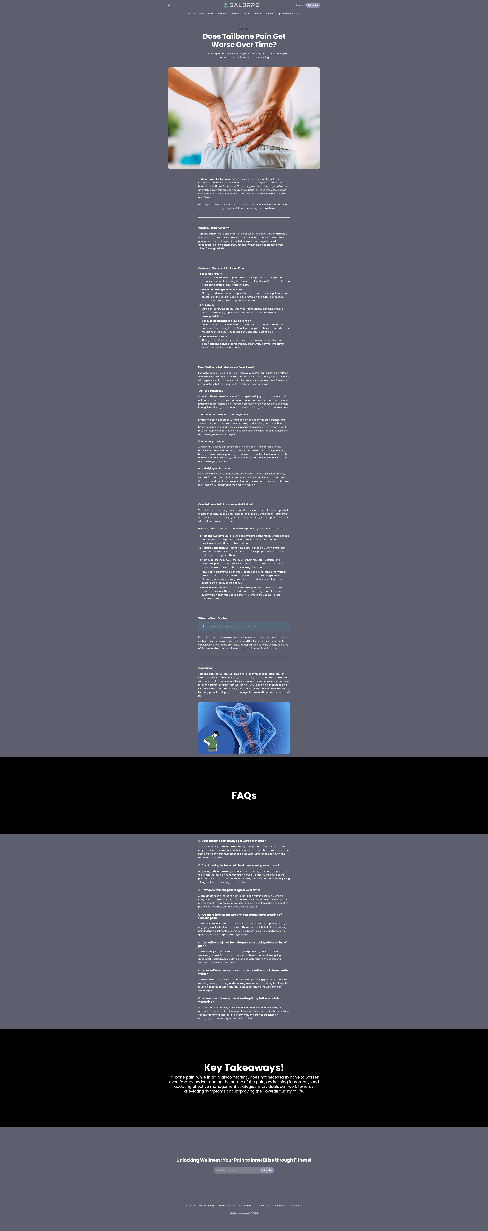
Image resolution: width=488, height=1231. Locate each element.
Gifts (201, 13)
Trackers (234, 13)
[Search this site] (169, 5)
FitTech (192, 13)
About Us (190, 1205)
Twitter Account (227, 1205)
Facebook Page (207, 1205)
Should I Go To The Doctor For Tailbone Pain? (231, 626)
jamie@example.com (244, 1170)
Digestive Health (285, 13)
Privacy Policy (246, 1205)
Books (210, 13)
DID (298, 13)
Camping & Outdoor (263, 13)
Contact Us (262, 1205)
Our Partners (278, 1205)
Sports (246, 13)
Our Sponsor (295, 1205)
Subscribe (313, 5)
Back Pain (222, 13)
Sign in (299, 5)
